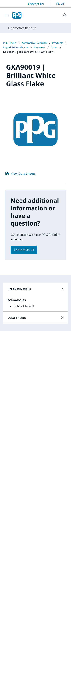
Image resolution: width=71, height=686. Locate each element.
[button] (35, 289)
